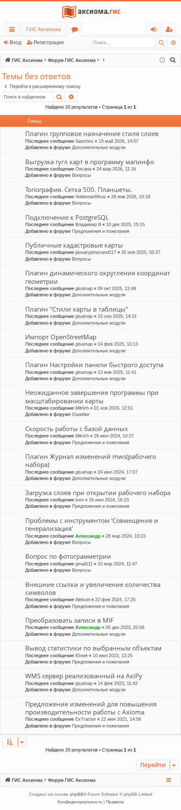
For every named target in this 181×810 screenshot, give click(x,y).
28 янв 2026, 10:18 (130, 196)
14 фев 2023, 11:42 (118, 683)
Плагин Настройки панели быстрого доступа (94, 364)
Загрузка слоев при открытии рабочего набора (97, 492)
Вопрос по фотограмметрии (68, 556)
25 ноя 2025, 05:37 (140, 252)
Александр (88, 535)
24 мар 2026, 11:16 (116, 168)
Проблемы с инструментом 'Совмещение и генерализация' (91, 524)
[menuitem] (173, 60)
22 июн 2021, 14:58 (121, 719)
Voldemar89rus (90, 196)
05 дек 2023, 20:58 (125, 627)
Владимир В (88, 224)
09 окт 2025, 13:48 (117, 288)
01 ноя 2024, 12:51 (113, 407)
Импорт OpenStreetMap (60, 337)
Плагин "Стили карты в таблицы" (76, 309)
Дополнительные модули (98, 147)
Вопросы (81, 175)
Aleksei (82, 599)
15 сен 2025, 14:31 (117, 316)
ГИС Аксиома (43, 29)
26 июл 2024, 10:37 (114, 435)
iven (79, 499)
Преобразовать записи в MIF (69, 620)
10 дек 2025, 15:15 (125, 224)
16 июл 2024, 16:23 (109, 499)
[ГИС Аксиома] (90, 11)
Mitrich (82, 407)
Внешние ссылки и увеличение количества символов (92, 588)
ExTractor (85, 719)
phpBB (76, 794)
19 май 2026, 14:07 (118, 141)
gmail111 (84, 563)
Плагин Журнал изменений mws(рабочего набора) (90, 460)
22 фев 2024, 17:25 (115, 599)
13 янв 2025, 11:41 (117, 372)
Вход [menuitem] (155, 30)
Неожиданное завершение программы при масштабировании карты (92, 396)
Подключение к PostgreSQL (67, 217)
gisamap (84, 288)
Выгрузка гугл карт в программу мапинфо (89, 161)
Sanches (84, 141)
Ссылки (14, 30)
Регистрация (49, 42)
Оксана (83, 168)
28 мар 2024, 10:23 (126, 535)
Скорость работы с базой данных (76, 428)
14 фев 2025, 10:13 (118, 343)
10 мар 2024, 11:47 (117, 563)
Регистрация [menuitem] (171, 30)
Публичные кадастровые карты (74, 245)
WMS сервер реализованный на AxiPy (83, 675)
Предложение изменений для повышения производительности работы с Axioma (91, 708)
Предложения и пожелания (100, 231)
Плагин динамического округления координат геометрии (97, 277)
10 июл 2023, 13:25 (113, 655)
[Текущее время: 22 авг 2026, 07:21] (162, 60)
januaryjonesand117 (95, 252)
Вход (15, 42)
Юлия (81, 655)
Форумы (76, 30)
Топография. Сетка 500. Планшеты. (78, 189)
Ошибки (80, 414)
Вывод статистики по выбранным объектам (93, 648)
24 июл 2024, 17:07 (118, 471)
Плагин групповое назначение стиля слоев (92, 133)
